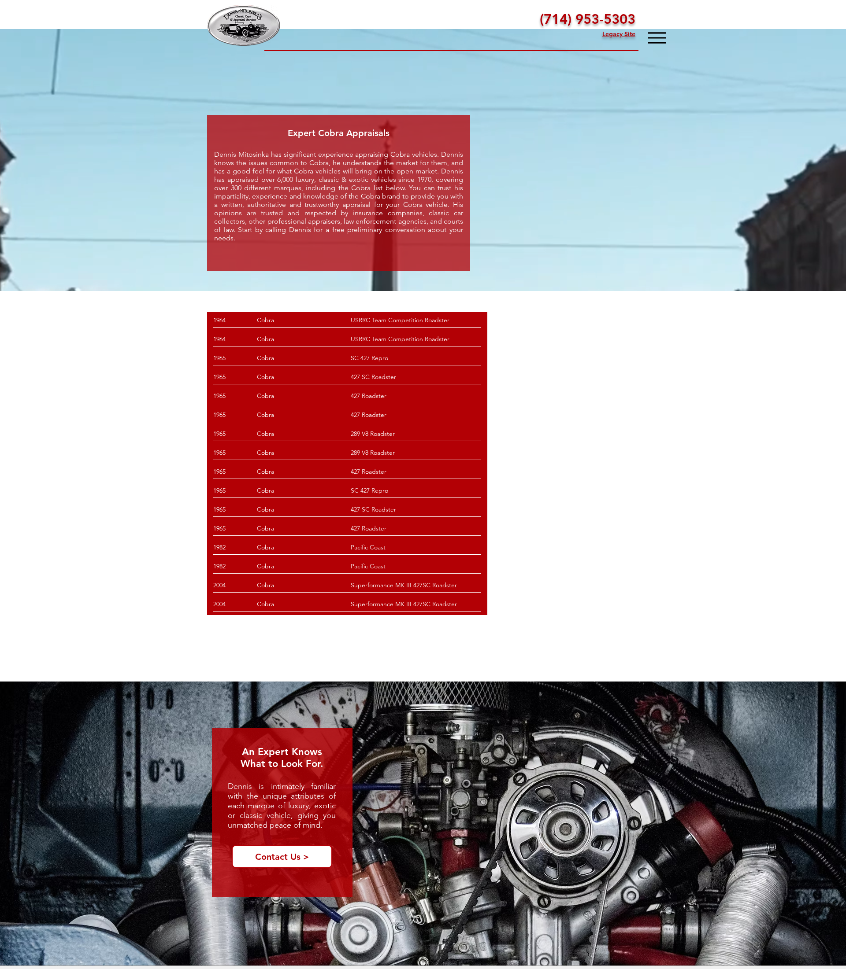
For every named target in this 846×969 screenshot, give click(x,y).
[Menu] (656, 37)
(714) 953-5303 (587, 19)
